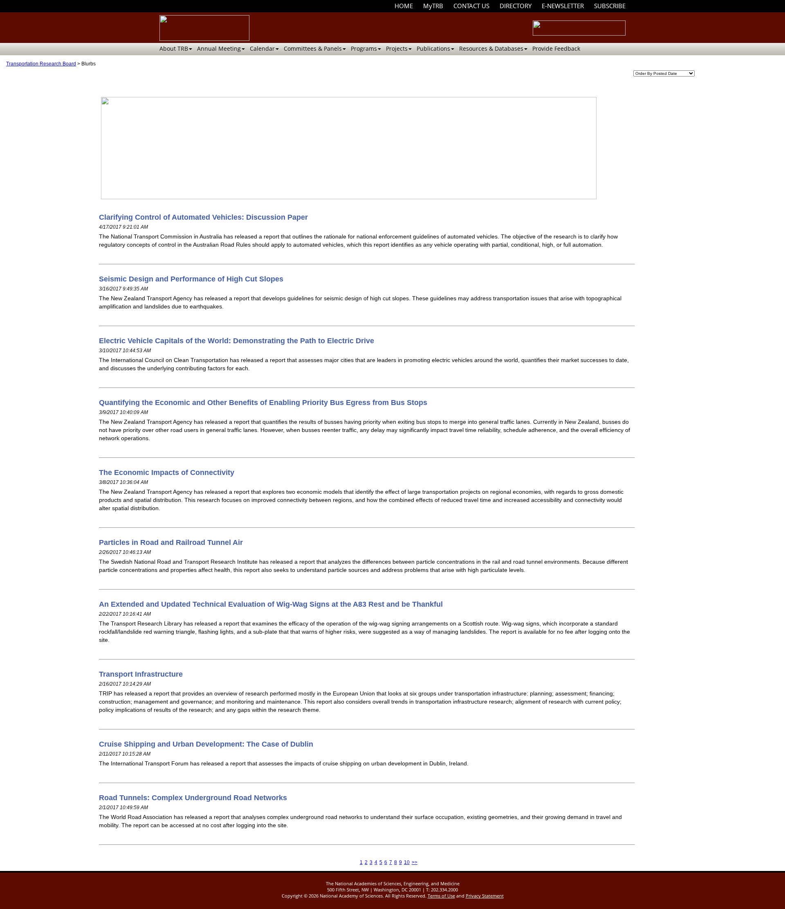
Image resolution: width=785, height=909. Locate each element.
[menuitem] (404, 6)
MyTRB (433, 6)
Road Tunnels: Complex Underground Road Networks (193, 798)
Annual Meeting (219, 48)
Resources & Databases (491, 48)
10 (407, 862)
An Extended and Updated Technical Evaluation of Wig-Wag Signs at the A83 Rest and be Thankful (271, 604)
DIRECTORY (516, 6)
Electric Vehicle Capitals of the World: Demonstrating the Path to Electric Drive (236, 341)
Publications (433, 48)
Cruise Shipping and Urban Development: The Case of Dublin (206, 744)
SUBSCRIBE (610, 6)
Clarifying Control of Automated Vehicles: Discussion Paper (203, 217)
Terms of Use (441, 896)
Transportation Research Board (41, 63)
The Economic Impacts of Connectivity (166, 472)
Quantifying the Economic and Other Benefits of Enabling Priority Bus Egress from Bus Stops (263, 402)
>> (414, 862)
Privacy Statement (485, 896)
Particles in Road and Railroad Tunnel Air (171, 542)
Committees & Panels (313, 48)
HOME (404, 6)
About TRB (173, 48)
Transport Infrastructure (141, 674)
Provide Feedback (556, 48)
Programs (364, 48)
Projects (397, 48)
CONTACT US (471, 6)
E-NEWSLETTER (563, 6)
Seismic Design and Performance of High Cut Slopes (191, 279)
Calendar (262, 48)
